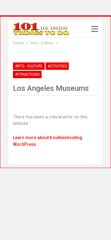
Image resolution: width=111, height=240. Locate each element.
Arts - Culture (29, 66)
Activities (57, 66)
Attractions (27, 74)
